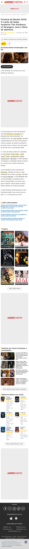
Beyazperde (20, 529)
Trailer (7, 410)
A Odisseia (23, 397)
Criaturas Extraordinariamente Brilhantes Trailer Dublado (7, 246)
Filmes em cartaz (8, 14)
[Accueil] (13, 2)
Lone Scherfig (17, 138)
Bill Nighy (14, 159)
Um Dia (18, 174)
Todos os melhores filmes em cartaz (14, 443)
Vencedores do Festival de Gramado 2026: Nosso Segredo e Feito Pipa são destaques (22, 372)
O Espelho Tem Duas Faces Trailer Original (21, 246)
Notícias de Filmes (16, 14)
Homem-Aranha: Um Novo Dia (9, 398)
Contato (14, 536)
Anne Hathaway (8, 176)
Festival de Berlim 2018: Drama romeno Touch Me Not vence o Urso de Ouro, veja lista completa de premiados (14, 206)
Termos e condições (22, 536)
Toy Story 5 (9, 412)
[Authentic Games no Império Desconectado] (3, 429)
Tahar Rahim (15, 154)
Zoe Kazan (6, 154)
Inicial (3, 14)
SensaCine (6, 529)
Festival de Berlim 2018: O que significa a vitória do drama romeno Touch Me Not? (14, 211)
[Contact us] (23, 508)
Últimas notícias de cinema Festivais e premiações (14, 389)
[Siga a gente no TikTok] (19, 508)
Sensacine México (13, 531)
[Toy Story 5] (3, 415)
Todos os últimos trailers (14, 288)
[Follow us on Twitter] (10, 508)
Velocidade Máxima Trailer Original (21, 265)
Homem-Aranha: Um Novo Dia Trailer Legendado (7, 283)
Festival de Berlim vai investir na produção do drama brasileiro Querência (14, 215)
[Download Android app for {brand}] (17, 518)
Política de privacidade (10, 538)
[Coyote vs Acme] (17, 429)
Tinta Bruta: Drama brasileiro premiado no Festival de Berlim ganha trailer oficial (13, 219)
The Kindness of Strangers (12, 134)
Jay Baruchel (14, 156)
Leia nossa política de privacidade (11, 546)
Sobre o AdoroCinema (6, 536)
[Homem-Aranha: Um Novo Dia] (3, 399)
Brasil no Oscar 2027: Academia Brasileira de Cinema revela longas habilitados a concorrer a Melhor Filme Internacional (22, 365)
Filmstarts (18, 527)
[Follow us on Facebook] (6, 508)
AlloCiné (5, 527)
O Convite (22, 412)
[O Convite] (17, 415)
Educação (4, 172)
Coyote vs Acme (22, 428)
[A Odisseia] (17, 399)
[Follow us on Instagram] (14, 508)
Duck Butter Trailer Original (21, 283)
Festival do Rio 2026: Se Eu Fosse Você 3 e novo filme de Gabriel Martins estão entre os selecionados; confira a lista (22, 356)
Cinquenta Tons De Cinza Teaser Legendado (7, 265)
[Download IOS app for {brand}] (12, 518)
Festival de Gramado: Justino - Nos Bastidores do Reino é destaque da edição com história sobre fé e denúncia (22, 381)
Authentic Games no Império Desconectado (9, 429)
